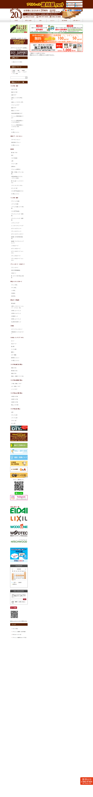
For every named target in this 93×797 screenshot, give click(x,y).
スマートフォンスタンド (16, 329)
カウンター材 (14, 188)
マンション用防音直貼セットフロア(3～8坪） (17, 126)
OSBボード (13, 273)
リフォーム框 (14, 163)
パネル (19, 71)
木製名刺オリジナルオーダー (17, 332)
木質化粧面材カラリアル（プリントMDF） (16, 177)
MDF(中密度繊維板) (15, 270)
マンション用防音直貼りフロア (17, 117)
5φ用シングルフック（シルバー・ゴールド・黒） (17, 307)
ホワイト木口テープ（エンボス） (17, 252)
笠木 (12, 155)
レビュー (52, 20)
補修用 (23, 70)
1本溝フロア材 (14, 396)
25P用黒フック (14, 316)
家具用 (13, 71)
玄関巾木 (13, 166)
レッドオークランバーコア (17, 225)
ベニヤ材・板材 (14, 197)
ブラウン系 (13, 420)
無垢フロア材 (14, 92)
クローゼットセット (15, 139)
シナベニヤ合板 (14, 204)
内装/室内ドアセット (16, 142)
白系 (12, 412)
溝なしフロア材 (14, 404)
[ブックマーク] (70, 6)
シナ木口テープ (14, 245)
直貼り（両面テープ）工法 (17, 376)
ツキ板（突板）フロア (16, 383)
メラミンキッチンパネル (16, 185)
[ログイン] (78, 4)
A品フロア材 (14, 89)
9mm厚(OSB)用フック (16, 321)
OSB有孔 (13, 293)
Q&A (40, 20)
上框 (12, 161)
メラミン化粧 (15, 73)
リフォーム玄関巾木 (15, 169)
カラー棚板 (13, 354)
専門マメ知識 (28, 20)
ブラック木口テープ (15, 255)
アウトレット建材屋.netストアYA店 (19, 637)
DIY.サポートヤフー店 (16, 634)
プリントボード (14, 267)
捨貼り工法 (13, 367)
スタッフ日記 (15, 628)
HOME (16, 20)
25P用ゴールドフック (16, 313)
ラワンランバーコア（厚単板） (17, 214)
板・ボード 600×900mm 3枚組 (17, 276)
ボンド (12, 129)
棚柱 (18, 70)
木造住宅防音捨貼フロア (16, 113)
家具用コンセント (15, 357)
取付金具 (13, 303)
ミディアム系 (14, 417)
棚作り (12, 352)
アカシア (24, 71)
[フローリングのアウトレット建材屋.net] (45, 7)
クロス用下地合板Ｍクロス (17, 191)
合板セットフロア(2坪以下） (16, 98)
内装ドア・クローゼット (16, 136)
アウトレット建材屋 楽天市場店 (19, 631)
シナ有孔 (13, 290)
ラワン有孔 (13, 287)
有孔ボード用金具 (14, 300)
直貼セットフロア (15, 110)
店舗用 (13, 70)
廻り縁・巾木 (14, 152)
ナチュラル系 (14, 415)
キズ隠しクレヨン (15, 132)
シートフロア (14, 389)
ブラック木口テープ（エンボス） (17, 259)
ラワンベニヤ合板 (15, 201)
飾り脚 (12, 346)
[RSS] (13, 608)
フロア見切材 (14, 158)
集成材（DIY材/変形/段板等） (17, 237)
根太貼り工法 (14, 370)
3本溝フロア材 (14, 402)
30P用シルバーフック (16, 319)
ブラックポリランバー (16, 231)
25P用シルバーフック (16, 310)
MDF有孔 (13, 296)
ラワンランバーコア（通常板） (17, 219)
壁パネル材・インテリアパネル (17, 181)
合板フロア (13, 94)
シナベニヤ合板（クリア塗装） (17, 207)
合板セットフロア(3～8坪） (17, 102)
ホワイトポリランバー (16, 228)
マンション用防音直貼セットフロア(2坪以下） (17, 121)
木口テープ (13, 343)
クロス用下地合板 (15, 211)
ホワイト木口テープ (15, 248)
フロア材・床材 (14, 86)
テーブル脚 (13, 349)
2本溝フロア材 (14, 399)
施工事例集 (64, 20)
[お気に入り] (78, 6)
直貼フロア (13, 107)
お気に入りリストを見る (17, 61)
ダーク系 (13, 423)
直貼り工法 (13, 373)
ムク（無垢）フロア (15, 386)
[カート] (70, 4)
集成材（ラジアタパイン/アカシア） (17, 242)
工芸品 (12, 325)
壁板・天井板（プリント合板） (17, 173)
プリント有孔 (14, 284)
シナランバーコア (15, 222)
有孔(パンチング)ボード (16, 281)
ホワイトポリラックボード (17, 234)
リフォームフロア (15, 105)
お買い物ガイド (76, 20)
